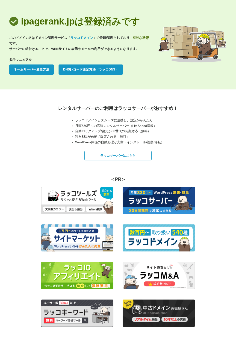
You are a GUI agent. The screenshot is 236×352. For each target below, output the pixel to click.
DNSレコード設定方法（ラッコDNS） (90, 69)
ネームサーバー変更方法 (31, 69)
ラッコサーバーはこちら (118, 155)
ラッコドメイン (82, 38)
